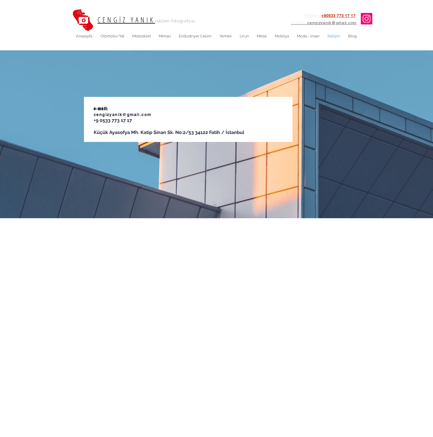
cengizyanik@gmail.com (122, 114)
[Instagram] (366, 18)
